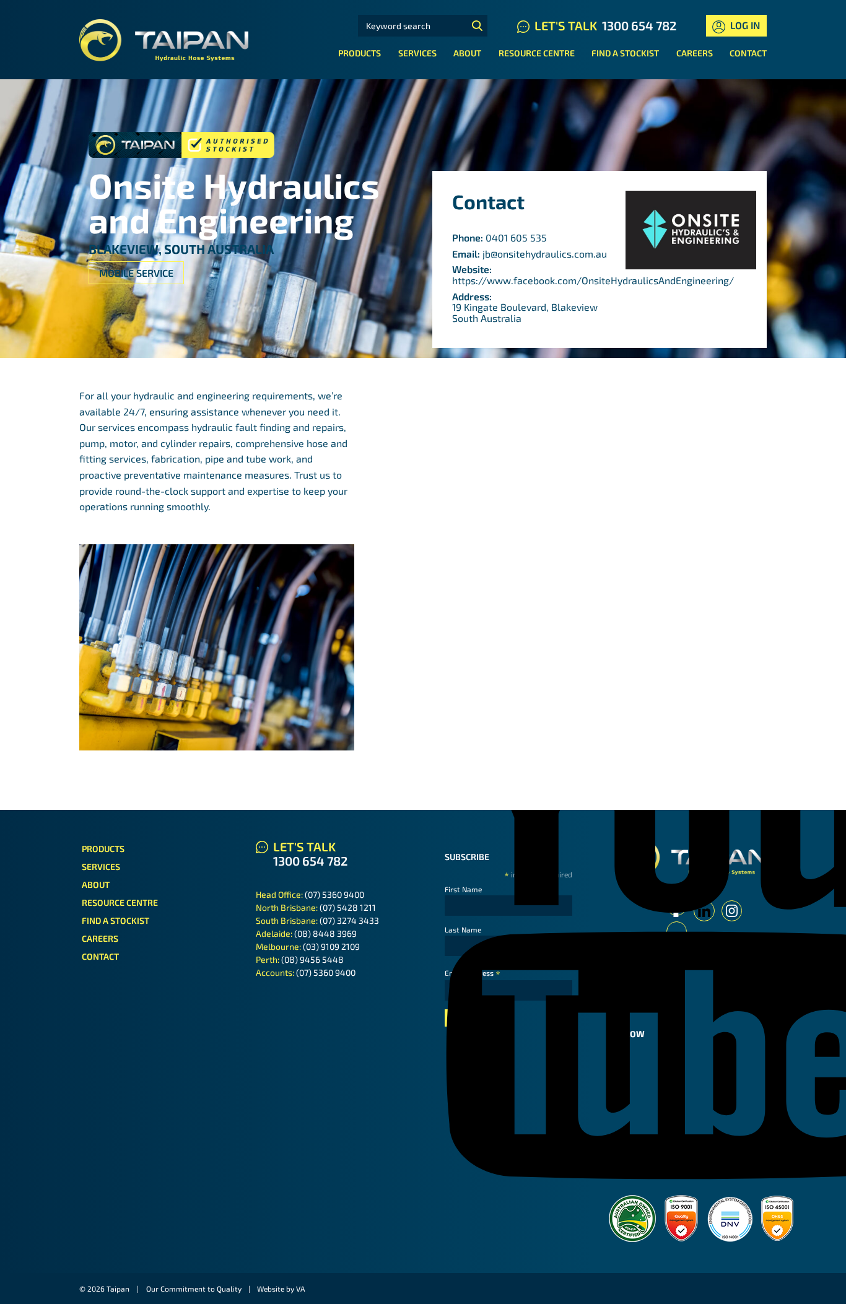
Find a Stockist (625, 53)
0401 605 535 (516, 237)
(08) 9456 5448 (312, 959)
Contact (748, 53)
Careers (694, 53)
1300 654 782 (639, 25)
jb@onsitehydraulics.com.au (544, 253)
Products (359, 53)
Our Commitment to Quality (194, 1288)
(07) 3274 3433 (349, 920)
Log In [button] (744, 25)
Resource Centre (537, 53)
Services (417, 53)
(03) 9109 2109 (331, 946)
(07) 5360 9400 (334, 894)
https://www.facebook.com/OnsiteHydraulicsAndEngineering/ (593, 280)
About (467, 53)
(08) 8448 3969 (325, 933)
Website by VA (281, 1288)
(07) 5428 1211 (348, 907)
